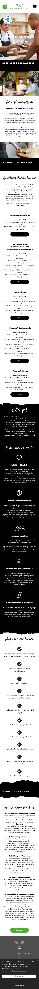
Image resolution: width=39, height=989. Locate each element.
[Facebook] (22, 942)
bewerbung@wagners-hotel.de (19, 841)
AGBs (19, 958)
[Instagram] (16, 942)
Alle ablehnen (19, 981)
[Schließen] (36, 961)
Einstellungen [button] (19, 985)
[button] (4, 6)
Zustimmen (19, 976)
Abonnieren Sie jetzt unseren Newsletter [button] (19, 953)
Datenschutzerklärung (19, 971)
